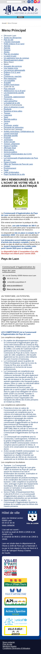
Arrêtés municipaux (11, 85)
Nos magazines (10, 78)
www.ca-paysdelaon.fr (15, 285)
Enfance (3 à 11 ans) (12, 72)
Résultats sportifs (11, 136)
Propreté (7, 138)
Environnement (10, 168)
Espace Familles (10, 146)
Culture (7, 74)
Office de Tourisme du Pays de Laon (18, 164)
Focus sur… (9, 99)
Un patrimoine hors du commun (16, 58)
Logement (8, 115)
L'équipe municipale (12, 42)
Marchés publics (10, 119)
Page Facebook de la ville (14, 174)
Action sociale (9, 142)
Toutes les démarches (12, 38)
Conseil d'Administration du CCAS (18, 154)
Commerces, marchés (12, 76)
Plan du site (8, 40)
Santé (6, 170)
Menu (20, 17)
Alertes (6, 52)
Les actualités (9, 80)
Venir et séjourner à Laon (14, 107)
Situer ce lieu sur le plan (15, 289)
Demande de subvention (14, 127)
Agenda (7, 46)
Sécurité (7, 156)
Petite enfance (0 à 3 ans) (14, 44)
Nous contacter (9, 642)
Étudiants (7, 109)
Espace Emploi (10, 162)
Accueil (4, 23)
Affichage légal (10, 148)
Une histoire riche (11, 68)
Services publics (10, 152)
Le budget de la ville (12, 103)
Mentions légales (9, 646)
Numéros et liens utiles (13, 111)
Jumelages (8, 140)
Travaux (7, 113)
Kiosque (7, 50)
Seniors (7, 121)
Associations (9, 150)
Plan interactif (9, 89)
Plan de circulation (11, 54)
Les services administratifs (14, 70)
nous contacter (8, 525)
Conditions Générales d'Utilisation (16, 648)
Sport (6, 117)
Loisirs (6, 95)
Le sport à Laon (10, 56)
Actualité (7, 83)
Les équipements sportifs (14, 93)
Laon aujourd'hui (10, 101)
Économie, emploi (11, 125)
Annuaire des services (13, 66)
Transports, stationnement (14, 97)
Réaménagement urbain (13, 60)
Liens (6, 123)
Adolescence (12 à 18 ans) (14, 91)
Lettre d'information (11, 172)
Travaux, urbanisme (12, 144)
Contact (7, 166)
